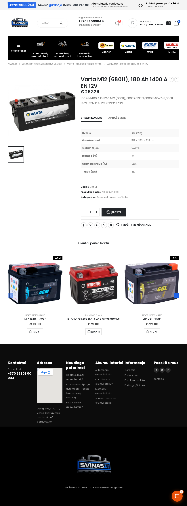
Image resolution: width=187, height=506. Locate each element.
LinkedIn (97, 225)
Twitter (90, 225)
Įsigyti (116, 212)
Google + (104, 225)
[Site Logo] (20, 23)
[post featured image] (35, 283)
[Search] (61, 23)
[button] (176, 295)
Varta (124, 197)
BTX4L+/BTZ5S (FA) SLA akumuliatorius (93, 318)
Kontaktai (159, 378)
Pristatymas (131, 375)
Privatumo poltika (135, 380)
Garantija (130, 370)
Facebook (84, 225)
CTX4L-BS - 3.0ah (35, 318)
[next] (176, 79)
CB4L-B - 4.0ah (151, 318)
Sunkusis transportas (108, 197)
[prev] (171, 79)
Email (111, 225)
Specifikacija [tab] (91, 118)
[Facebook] (156, 370)
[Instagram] (168, 370)
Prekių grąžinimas (135, 385)
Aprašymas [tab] (117, 118)
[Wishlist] (168, 23)
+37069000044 (21, 5)
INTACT (28, 315)
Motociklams (38, 315)
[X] (162, 370)
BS (86, 315)
